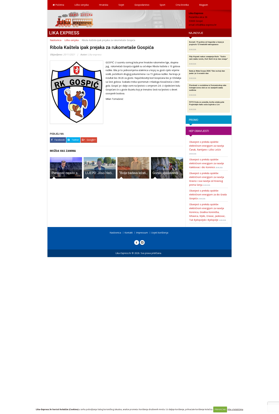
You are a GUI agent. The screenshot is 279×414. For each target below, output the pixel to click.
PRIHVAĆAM (220, 409)
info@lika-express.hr (206, 24)
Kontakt (128, 232)
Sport (162, 4)
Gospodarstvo (141, 4)
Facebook (59, 139)
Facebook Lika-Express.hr (136, 242)
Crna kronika (182, 4)
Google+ (91, 139)
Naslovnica (55, 40)
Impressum (142, 232)
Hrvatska (103, 4)
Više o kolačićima (235, 409)
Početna (59, 4)
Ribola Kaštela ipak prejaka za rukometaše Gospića (102, 47)
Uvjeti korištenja (159, 232)
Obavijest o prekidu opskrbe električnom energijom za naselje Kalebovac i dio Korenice (206, 163)
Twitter (75, 139)
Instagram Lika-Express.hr (142, 242)
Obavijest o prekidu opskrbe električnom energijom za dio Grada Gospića (208, 194)
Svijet (121, 4)
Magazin (203, 4)
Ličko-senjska (81, 4)
